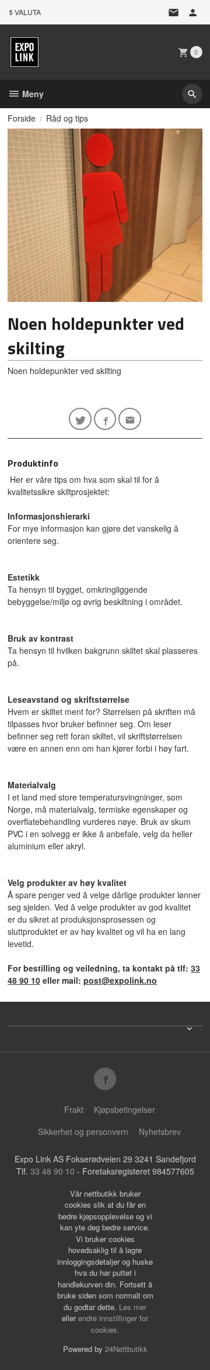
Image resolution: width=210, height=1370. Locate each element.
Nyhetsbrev (160, 1131)
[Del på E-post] (129, 419)
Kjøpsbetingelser (124, 1109)
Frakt (73, 1109)
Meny (32, 93)
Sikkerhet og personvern (83, 1131)
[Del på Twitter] (80, 419)
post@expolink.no (120, 980)
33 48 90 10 (52, 1171)
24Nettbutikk (126, 1348)
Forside (22, 118)
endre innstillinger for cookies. (113, 1323)
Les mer (132, 1306)
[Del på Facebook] (105, 419)
